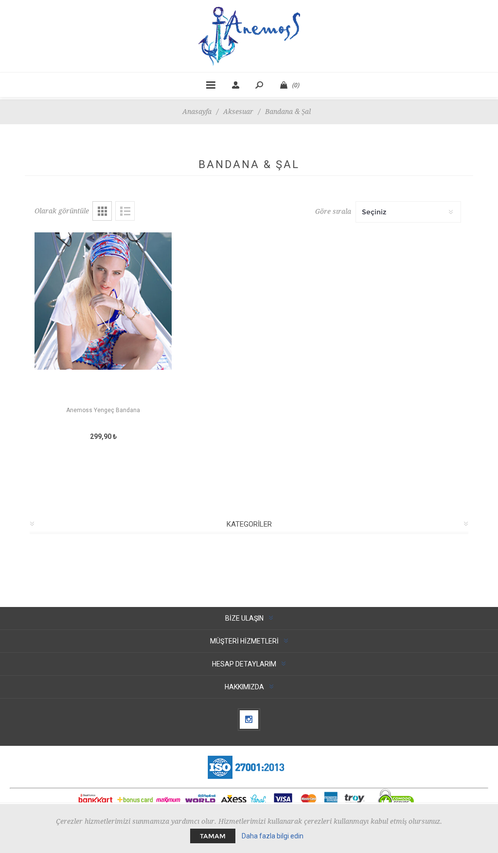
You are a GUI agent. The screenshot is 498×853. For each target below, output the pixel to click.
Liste (125, 211)
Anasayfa (197, 111)
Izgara (102, 211)
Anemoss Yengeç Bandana (103, 410)
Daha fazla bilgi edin (272, 836)
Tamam (213, 836)
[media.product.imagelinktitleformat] (103, 318)
